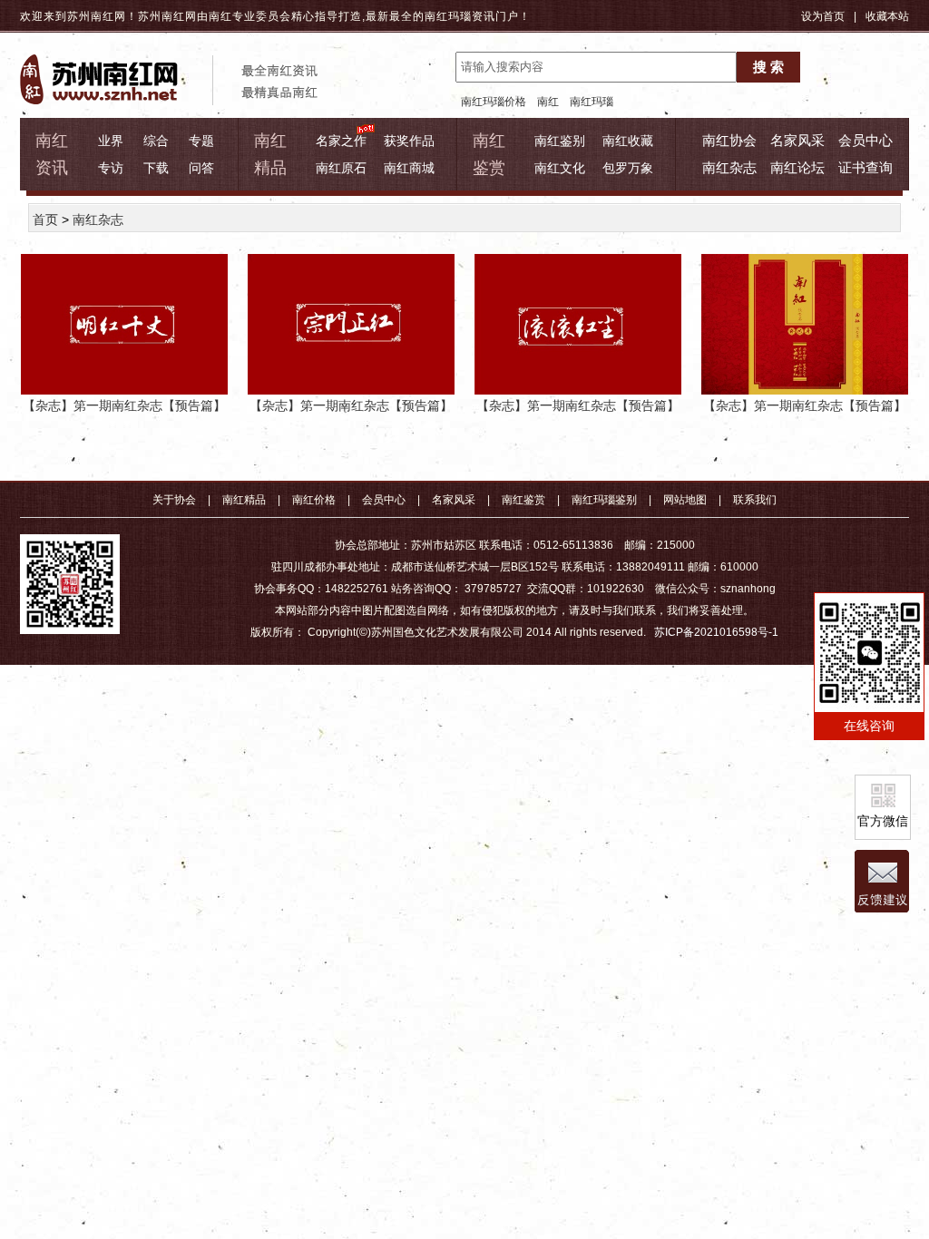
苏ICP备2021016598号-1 (716, 632)
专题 (201, 140)
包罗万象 (627, 168)
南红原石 (341, 168)
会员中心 (865, 140)
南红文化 (559, 168)
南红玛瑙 (448, 16)
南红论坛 (797, 167)
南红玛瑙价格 (493, 101)
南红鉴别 (559, 140)
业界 (110, 140)
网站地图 (685, 499)
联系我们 (755, 499)
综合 (156, 140)
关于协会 (174, 499)
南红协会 (729, 140)
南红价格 (314, 499)
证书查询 (865, 167)
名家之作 (341, 140)
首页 (45, 219)
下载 (156, 168)
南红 (548, 101)
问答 (201, 168)
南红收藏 (627, 140)
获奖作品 (409, 140)
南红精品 (244, 499)
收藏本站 (887, 16)
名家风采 (797, 140)
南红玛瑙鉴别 (604, 499)
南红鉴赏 (523, 499)
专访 (110, 168)
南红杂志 (729, 167)
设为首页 (823, 16)
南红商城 (409, 168)
